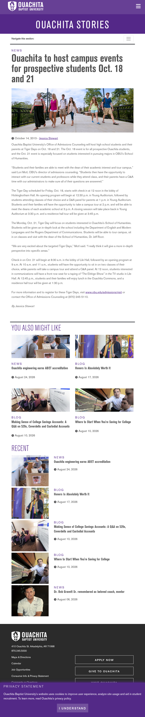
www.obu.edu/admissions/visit (103, 292)
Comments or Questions (24, 682)
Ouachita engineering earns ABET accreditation (39, 368)
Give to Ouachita (104, 671)
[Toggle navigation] (129, 38)
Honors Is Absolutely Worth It (93, 368)
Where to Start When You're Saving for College (103, 422)
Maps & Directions (21, 657)
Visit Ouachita (104, 682)
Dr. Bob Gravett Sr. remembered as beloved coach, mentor (89, 592)
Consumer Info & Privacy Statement (30, 676)
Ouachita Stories (72, 25)
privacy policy (63, 698)
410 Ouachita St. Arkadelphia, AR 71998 (32, 646)
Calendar (16, 663)
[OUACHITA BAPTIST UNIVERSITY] (29, 636)
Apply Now (104, 660)
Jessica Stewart (48, 138)
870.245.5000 (19, 650)
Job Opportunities (20, 669)
